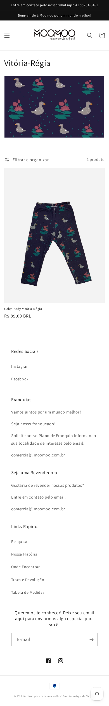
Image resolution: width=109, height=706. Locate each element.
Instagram (20, 366)
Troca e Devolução (27, 579)
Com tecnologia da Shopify (79, 696)
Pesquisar (20, 541)
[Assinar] (91, 639)
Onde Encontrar (25, 566)
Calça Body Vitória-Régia (23, 309)
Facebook (20, 378)
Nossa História (24, 554)
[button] (7, 35)
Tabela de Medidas (27, 592)
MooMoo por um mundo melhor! (42, 696)
